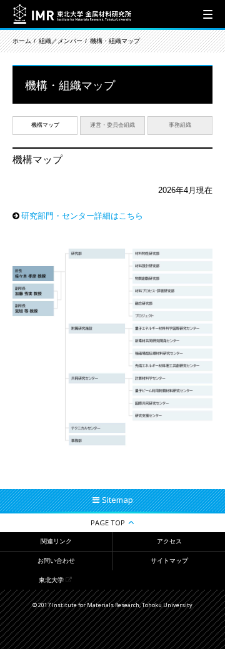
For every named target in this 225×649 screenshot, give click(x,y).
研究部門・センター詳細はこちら (82, 215)
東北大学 (51, 580)
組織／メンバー (60, 40)
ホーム (21, 40)
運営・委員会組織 (112, 125)
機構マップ (45, 125)
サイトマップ (169, 560)
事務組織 (180, 125)
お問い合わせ (56, 560)
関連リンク (56, 541)
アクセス (169, 541)
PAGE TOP (108, 522)
